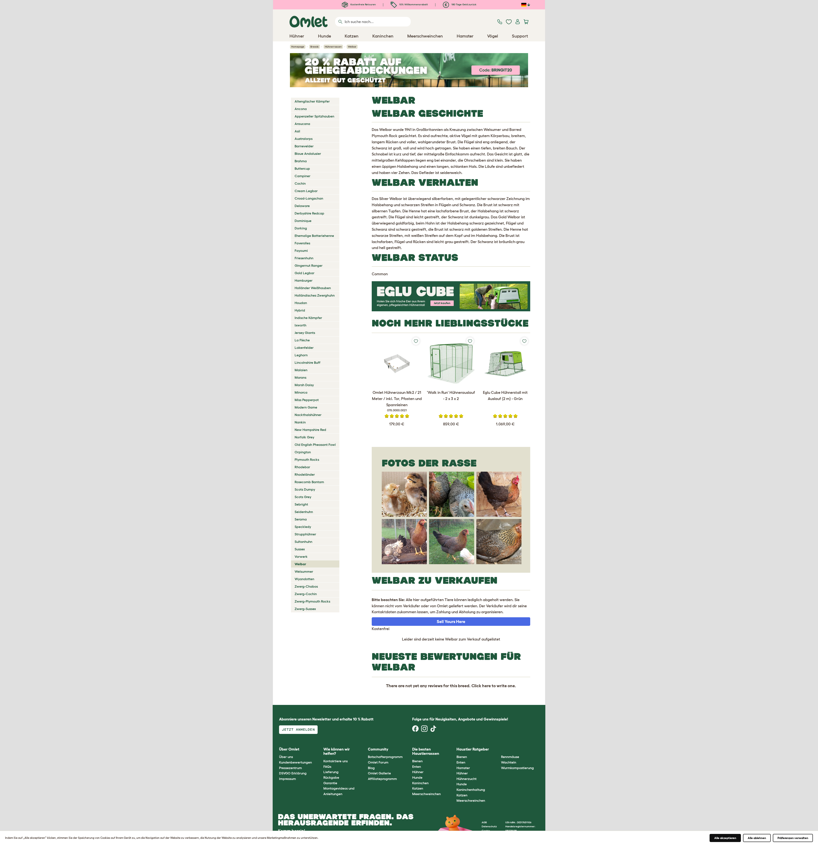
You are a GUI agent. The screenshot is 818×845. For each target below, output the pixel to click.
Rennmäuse (510, 757)
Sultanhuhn (303, 542)
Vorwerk (301, 556)
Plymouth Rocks (307, 459)
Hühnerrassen (333, 46)
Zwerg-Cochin (306, 594)
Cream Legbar (306, 191)
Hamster (463, 768)
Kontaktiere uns (335, 761)
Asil (297, 131)
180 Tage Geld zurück (463, 4)
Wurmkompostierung (517, 768)
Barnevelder (304, 146)
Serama (301, 519)
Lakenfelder (304, 347)
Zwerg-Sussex (305, 609)
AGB (484, 822)
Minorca (301, 392)
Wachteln (508, 762)
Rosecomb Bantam (309, 482)
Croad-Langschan (309, 198)
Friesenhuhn (304, 258)
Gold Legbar (304, 273)
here (486, 685)
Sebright (301, 504)
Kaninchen (420, 783)
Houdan (301, 303)
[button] (498, 749)
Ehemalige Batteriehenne (314, 236)
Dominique (303, 221)
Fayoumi (301, 250)
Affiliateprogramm (382, 779)
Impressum (287, 779)
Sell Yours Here (451, 621)
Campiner (302, 176)
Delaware (302, 206)
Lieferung (330, 772)
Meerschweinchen (426, 794)
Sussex (300, 549)
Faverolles (302, 243)
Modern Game (306, 407)
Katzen (417, 788)
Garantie (330, 783)
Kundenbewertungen (295, 762)
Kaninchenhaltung (471, 789)
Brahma (301, 161)
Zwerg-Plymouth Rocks (312, 601)
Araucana (302, 124)
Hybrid (300, 310)
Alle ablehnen (757, 838)
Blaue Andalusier (308, 153)
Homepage (297, 46)
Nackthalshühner (308, 415)
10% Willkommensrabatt (413, 4)
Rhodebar (302, 467)
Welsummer (304, 571)
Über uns (286, 757)
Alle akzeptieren (725, 838)
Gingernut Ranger (309, 265)
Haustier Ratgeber (473, 749)
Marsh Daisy (304, 385)
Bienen (417, 761)
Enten (416, 766)
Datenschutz (489, 826)
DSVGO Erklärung (293, 773)
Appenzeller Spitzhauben (314, 116)
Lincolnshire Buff (307, 362)
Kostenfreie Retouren (363, 4)
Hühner (417, 772)
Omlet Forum (378, 762)
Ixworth (300, 325)
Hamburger (304, 280)
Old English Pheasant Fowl (315, 444)
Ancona (301, 109)
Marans (300, 377)
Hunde (417, 777)
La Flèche (302, 340)
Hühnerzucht (467, 779)
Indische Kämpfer (308, 318)
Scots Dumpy (305, 489)
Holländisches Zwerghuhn (315, 295)
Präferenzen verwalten (793, 838)
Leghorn (301, 355)
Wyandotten (304, 579)
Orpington (303, 452)
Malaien (301, 370)
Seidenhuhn (304, 512)
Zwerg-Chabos (306, 586)
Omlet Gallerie (379, 773)
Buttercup (302, 168)
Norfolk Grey (304, 437)
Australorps (304, 139)
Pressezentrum (290, 768)
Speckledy (303, 527)
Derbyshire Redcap (309, 213)
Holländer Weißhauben (313, 288)
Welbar (300, 564)
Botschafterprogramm (385, 757)
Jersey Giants (305, 333)
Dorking (301, 228)
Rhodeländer (305, 474)
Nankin (300, 422)
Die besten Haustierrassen (425, 751)
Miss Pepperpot (307, 400)
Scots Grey (303, 497)
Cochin (300, 183)
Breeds (314, 46)
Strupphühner (305, 534)
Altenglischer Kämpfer (312, 101)
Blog (371, 768)
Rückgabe (331, 777)
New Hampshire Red (310, 430)
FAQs (327, 766)
